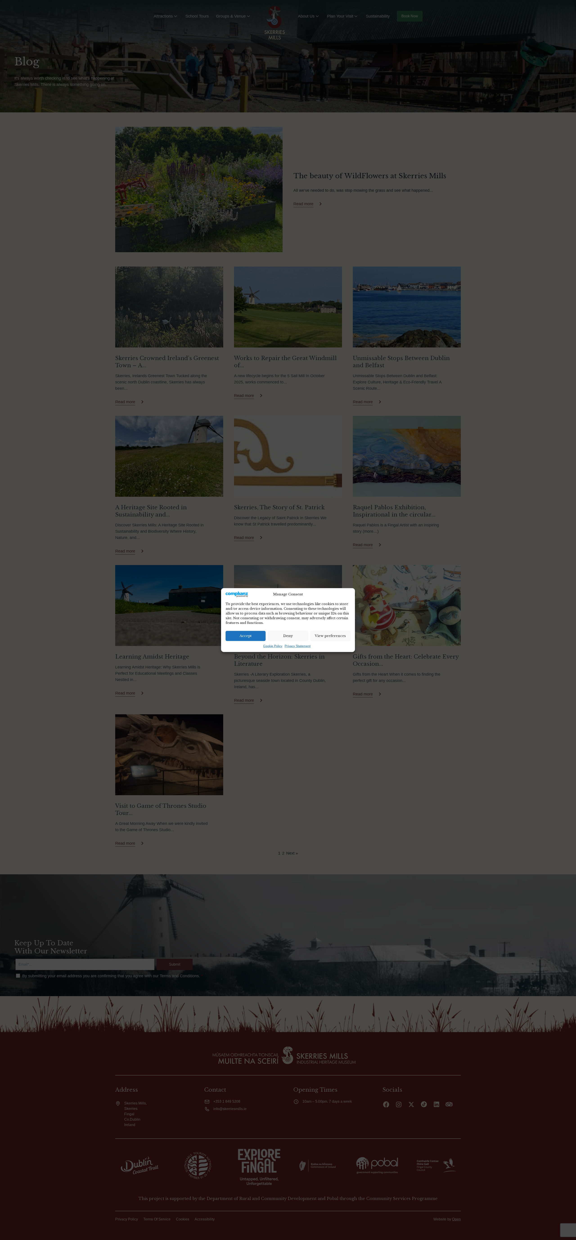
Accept (246, 636)
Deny (288, 636)
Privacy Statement (297, 646)
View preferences (330, 636)
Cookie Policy (272, 646)
